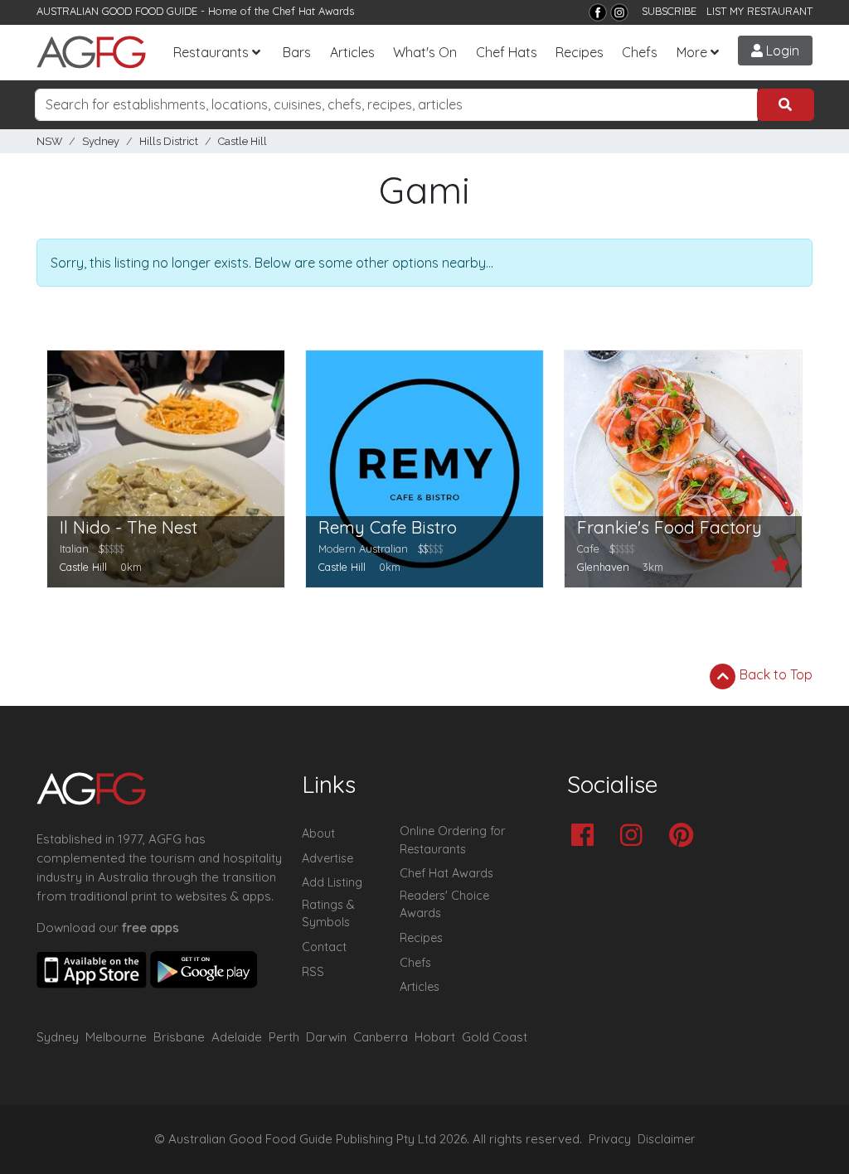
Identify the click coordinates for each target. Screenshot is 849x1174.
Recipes (579, 52)
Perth (284, 1037)
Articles (352, 52)
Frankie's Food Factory (669, 527)
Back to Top (774, 674)
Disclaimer (667, 1139)
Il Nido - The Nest (128, 527)
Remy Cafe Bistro (387, 527)
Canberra (380, 1037)
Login (781, 50)
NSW (49, 141)
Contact (324, 947)
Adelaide (236, 1037)
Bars (297, 52)
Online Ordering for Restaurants (452, 840)
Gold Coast (494, 1037)
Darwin (326, 1037)
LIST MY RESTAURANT (759, 10)
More (692, 52)
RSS (313, 971)
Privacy (610, 1139)
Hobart (435, 1037)
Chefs (639, 52)
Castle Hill (242, 141)
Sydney (100, 141)
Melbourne (116, 1037)
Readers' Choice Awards (444, 904)
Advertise (327, 858)
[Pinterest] (685, 836)
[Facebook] (598, 12)
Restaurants (211, 52)
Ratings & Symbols (328, 913)
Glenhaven (603, 566)
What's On (425, 52)
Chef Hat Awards (313, 10)
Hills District (168, 141)
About (318, 833)
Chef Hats (506, 52)
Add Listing (332, 882)
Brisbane (179, 1037)
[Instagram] (619, 12)
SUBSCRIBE (669, 10)
